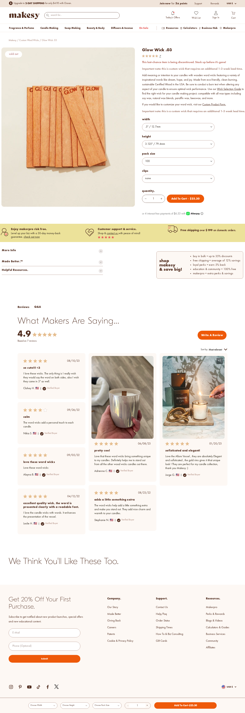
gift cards (161, 641)
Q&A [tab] (37, 307)
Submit (44, 658)
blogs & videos (214, 620)
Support (198, 3)
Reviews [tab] (23, 307)
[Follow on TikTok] (38, 687)
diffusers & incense (122, 28)
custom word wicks (29, 40)
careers (111, 627)
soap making (73, 28)
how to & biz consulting (169, 634)
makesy (12, 40)
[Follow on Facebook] (47, 687)
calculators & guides (217, 627)
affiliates (210, 647)
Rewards (215, 3)
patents (111, 634)
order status (163, 620)
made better (114, 614)
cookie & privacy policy (120, 641)
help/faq (161, 614)
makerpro (211, 607)
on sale (143, 28)
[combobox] (82, 15)
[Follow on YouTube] (29, 687)
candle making (49, 28)
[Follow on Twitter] (56, 687)
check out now (32, 237)
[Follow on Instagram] (11, 687)
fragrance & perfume (21, 28)
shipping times (164, 627)
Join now (165, 3)
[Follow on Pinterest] (20, 687)
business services (215, 634)
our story (112, 607)
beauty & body (96, 28)
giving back (114, 620)
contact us (112, 233)
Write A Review (212, 335)
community (212, 641)
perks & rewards (215, 614)
